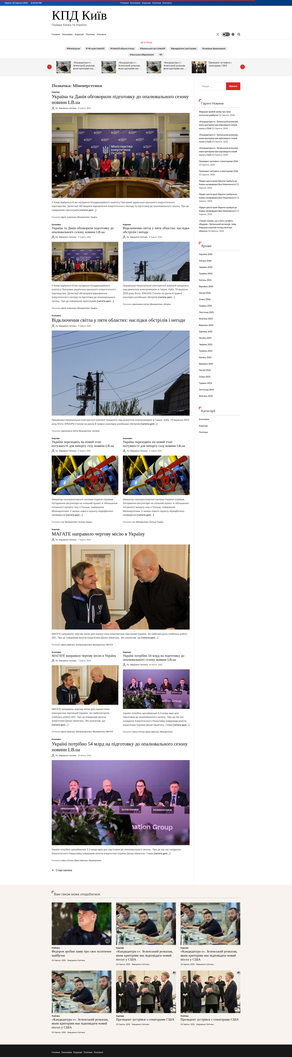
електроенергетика (84, 645)
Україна (94, 217)
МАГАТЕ (109, 645)
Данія (63, 217)
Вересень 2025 (206, 325)
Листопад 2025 (206, 312)
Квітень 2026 (205, 280)
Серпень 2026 (205, 254)
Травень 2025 (205, 351)
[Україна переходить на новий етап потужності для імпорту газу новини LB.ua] (85, 475)
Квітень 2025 (205, 357)
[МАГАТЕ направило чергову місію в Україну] (121, 587)
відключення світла (140, 304)
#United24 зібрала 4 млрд (122, 48)
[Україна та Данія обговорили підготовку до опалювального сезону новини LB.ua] (121, 155)
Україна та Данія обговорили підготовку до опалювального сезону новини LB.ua (83, 230)
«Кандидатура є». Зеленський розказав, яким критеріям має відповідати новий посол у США (86, 68)
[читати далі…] (88, 210)
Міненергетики (83, 217)
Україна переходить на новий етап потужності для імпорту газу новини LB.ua (83, 444)
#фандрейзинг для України (183, 48)
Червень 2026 (205, 267)
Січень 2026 (204, 299)
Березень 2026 (206, 286)
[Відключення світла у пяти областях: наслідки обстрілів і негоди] (156, 261)
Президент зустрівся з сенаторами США (174, 64)
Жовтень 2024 (206, 396)
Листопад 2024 (206, 389)
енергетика (71, 217)
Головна (124, 3)
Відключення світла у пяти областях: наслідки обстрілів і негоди (118, 320)
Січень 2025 (204, 376)
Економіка (135, 3)
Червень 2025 (205, 344)
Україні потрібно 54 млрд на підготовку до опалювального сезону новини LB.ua (153, 657)
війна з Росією (138, 732)
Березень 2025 (206, 364)
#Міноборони (73, 48)
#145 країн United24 (95, 48)
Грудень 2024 (205, 383)
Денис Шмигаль (68, 645)
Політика (156, 3)
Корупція (146, 3)
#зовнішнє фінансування (213, 48)
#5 (161, 54)
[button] (49, 67)
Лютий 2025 (205, 370)
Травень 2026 (205, 273)
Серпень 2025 (205, 331)
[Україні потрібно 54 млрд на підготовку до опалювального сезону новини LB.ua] (156, 689)
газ (62, 522)
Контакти (167, 3)
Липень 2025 (205, 338)
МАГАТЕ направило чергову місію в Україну (98, 534)
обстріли (167, 304)
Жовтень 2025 (206, 318)
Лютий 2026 (205, 293)
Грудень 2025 (205, 306)
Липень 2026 (205, 261)
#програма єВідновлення (142, 54)
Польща (81, 522)
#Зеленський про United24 (152, 48)
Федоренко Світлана (67, 108)
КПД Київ (79, 15)
